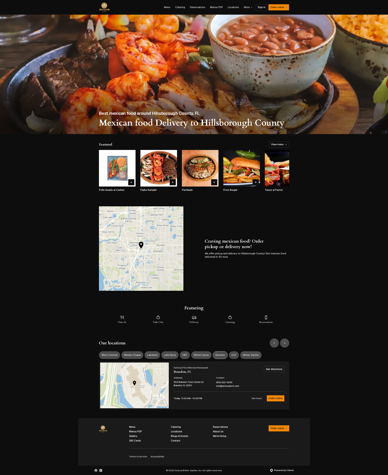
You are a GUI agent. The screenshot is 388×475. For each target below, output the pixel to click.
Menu (167, 7)
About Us (218, 431)
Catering (180, 7)
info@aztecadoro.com (227, 386)
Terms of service (138, 456)
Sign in (261, 7)
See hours (257, 398)
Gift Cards (135, 440)
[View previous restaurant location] (274, 343)
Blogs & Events (179, 436)
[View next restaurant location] (284, 343)
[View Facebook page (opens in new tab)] (96, 470)
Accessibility (157, 456)
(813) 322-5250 (224, 382)
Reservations (197, 7)
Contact (175, 440)
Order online (276, 398)
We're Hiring (219, 436)
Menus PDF (216, 7)
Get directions (274, 369)
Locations (233, 7)
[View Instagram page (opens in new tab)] (101, 470)
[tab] (109, 355)
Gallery (133, 436)
